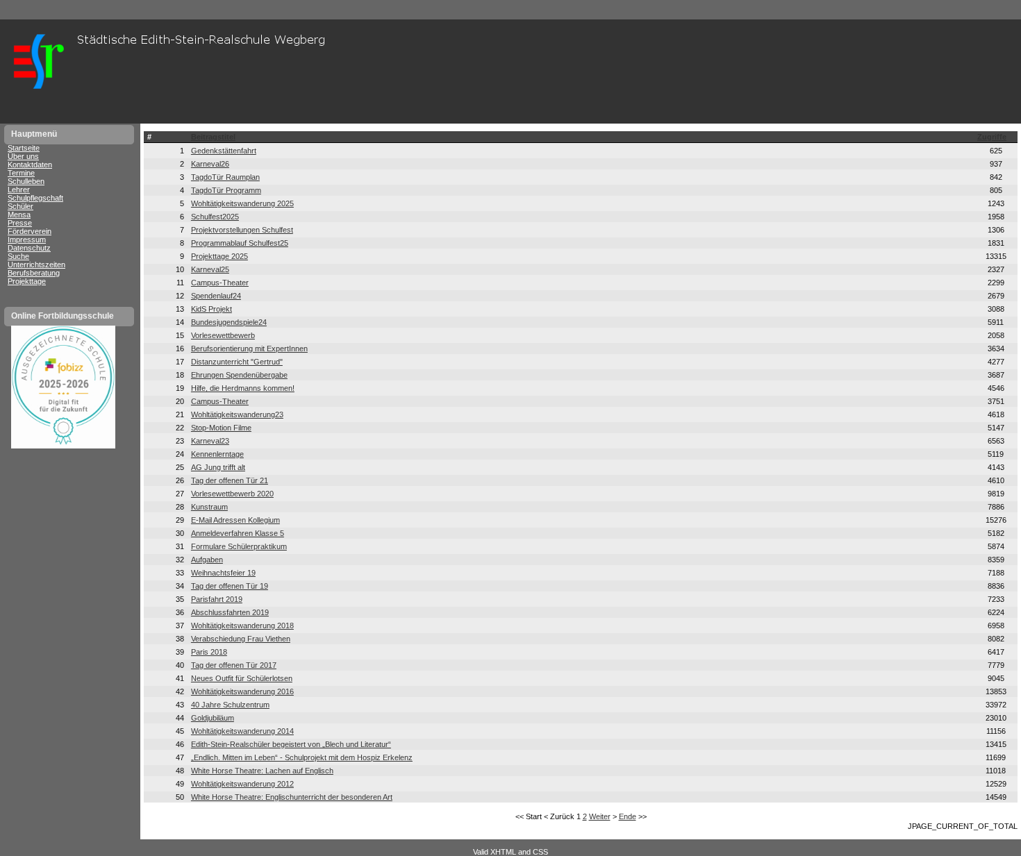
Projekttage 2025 (219, 256)
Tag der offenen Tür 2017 (233, 665)
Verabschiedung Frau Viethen (240, 639)
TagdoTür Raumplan (225, 177)
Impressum (27, 239)
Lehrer (19, 189)
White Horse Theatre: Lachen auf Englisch (262, 770)
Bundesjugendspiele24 (229, 322)
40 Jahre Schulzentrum (230, 704)
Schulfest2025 (215, 216)
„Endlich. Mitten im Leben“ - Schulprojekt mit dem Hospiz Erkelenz (302, 757)
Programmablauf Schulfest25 (239, 243)
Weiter (600, 816)
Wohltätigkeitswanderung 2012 (242, 784)
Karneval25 (210, 269)
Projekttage (27, 281)
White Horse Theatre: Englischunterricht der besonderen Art (291, 797)
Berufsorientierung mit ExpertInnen (249, 348)
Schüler (20, 206)
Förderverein (29, 231)
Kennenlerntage (217, 454)
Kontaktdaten (30, 164)
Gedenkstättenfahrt (223, 150)
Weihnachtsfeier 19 (223, 573)
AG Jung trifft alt (218, 467)
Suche (18, 256)
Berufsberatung (34, 273)
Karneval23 (210, 441)
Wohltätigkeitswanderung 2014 (242, 731)
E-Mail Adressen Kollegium (235, 520)
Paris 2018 (209, 652)
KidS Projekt (211, 309)
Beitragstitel (213, 137)
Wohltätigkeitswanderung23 (237, 414)
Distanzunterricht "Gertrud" (237, 362)
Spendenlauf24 (216, 296)
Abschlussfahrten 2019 (230, 612)
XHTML (503, 852)
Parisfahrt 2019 (216, 599)
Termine (21, 173)
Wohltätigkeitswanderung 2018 (242, 625)
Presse (20, 223)
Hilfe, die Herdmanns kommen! (242, 388)
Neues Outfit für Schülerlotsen (241, 678)
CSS (540, 852)
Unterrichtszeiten (36, 264)
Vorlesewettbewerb (223, 335)
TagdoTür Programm (226, 190)
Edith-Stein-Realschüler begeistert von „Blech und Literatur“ (291, 744)
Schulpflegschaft (35, 198)
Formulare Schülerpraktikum (239, 546)
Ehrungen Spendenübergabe (239, 375)
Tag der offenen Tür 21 (229, 480)
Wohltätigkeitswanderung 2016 (242, 691)
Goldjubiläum (212, 718)
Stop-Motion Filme (221, 427)
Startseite (24, 148)
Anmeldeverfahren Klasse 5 (237, 533)
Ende (627, 816)
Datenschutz (29, 248)
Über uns (23, 156)
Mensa (19, 214)
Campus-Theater (220, 282)
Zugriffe (991, 137)
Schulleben (26, 181)
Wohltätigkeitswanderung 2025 (242, 203)
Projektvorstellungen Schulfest (242, 230)
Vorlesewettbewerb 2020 (232, 493)
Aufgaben (207, 559)
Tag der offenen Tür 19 (229, 586)
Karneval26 (210, 164)
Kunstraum (209, 507)
